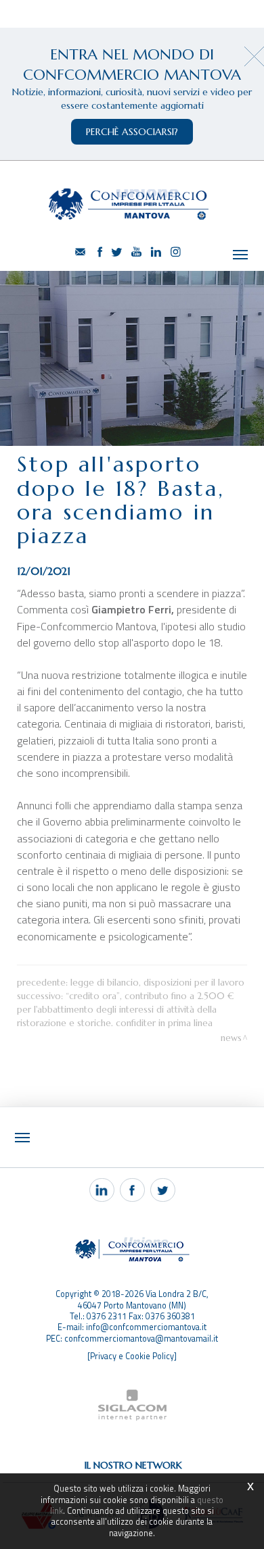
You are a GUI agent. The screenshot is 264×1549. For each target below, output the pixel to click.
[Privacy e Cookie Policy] (132, 1356)
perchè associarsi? (132, 132)
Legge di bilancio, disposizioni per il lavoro (157, 982)
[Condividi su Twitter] (162, 1190)
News (231, 1038)
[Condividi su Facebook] (132, 1190)
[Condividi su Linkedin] (101, 1190)
